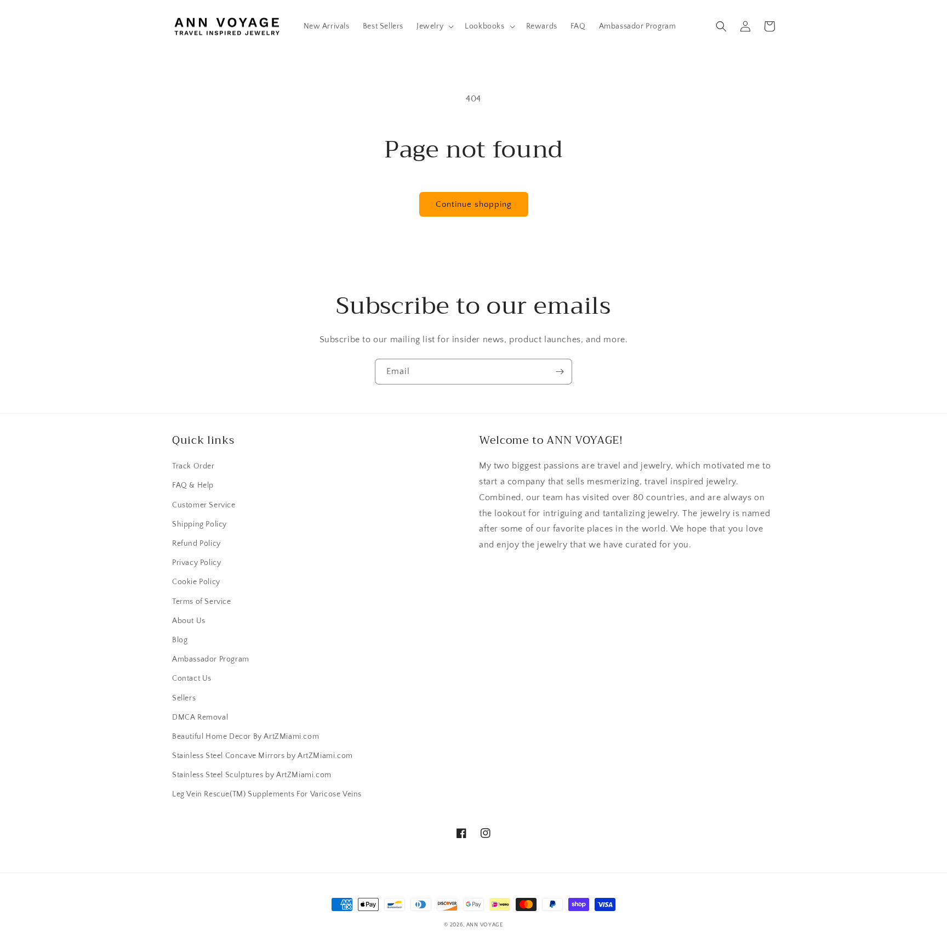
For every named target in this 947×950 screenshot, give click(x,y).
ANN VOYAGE (484, 925)
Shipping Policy (199, 524)
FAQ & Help (193, 485)
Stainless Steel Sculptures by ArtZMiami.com (252, 775)
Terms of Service (201, 601)
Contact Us (192, 678)
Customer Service (204, 505)
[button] (434, 26)
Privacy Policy (196, 562)
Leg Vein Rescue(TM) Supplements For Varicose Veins (267, 794)
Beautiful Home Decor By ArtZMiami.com (245, 736)
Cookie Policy (196, 582)
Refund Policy (196, 543)
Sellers (184, 698)
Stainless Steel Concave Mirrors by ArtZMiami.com (262, 755)
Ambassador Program (210, 659)
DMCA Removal (200, 717)
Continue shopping (474, 204)
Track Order (193, 466)
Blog (179, 640)
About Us (189, 621)
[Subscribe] (559, 371)
